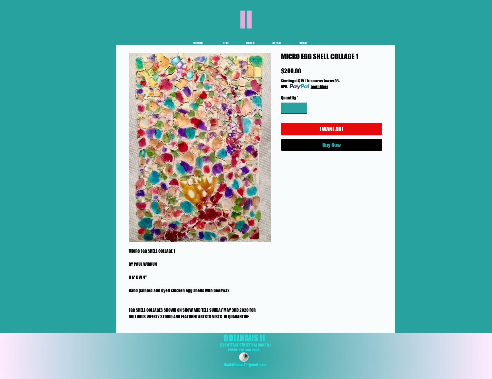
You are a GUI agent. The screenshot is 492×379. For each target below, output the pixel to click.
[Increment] (303, 108)
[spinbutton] (294, 108)
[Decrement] (286, 108)
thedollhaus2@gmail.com (245, 364)
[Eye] (244, 357)
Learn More (319, 86)
